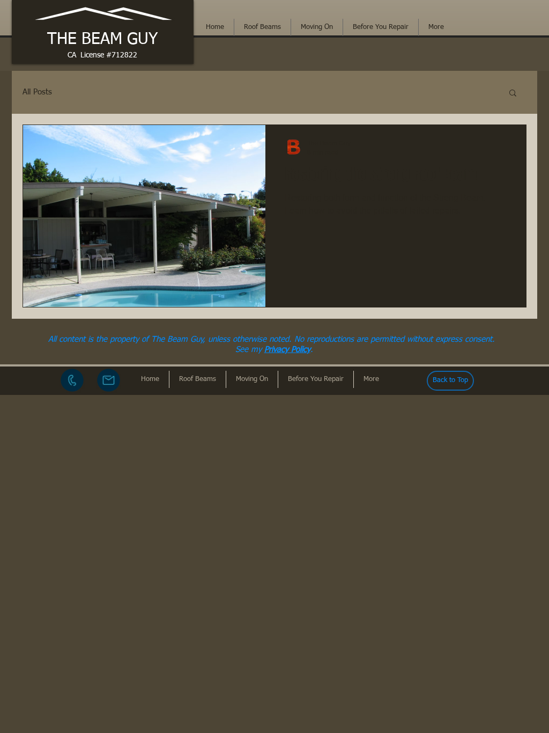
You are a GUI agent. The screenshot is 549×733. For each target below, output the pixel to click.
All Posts (37, 92)
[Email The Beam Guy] (108, 380)
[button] (513, 93)
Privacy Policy (287, 350)
